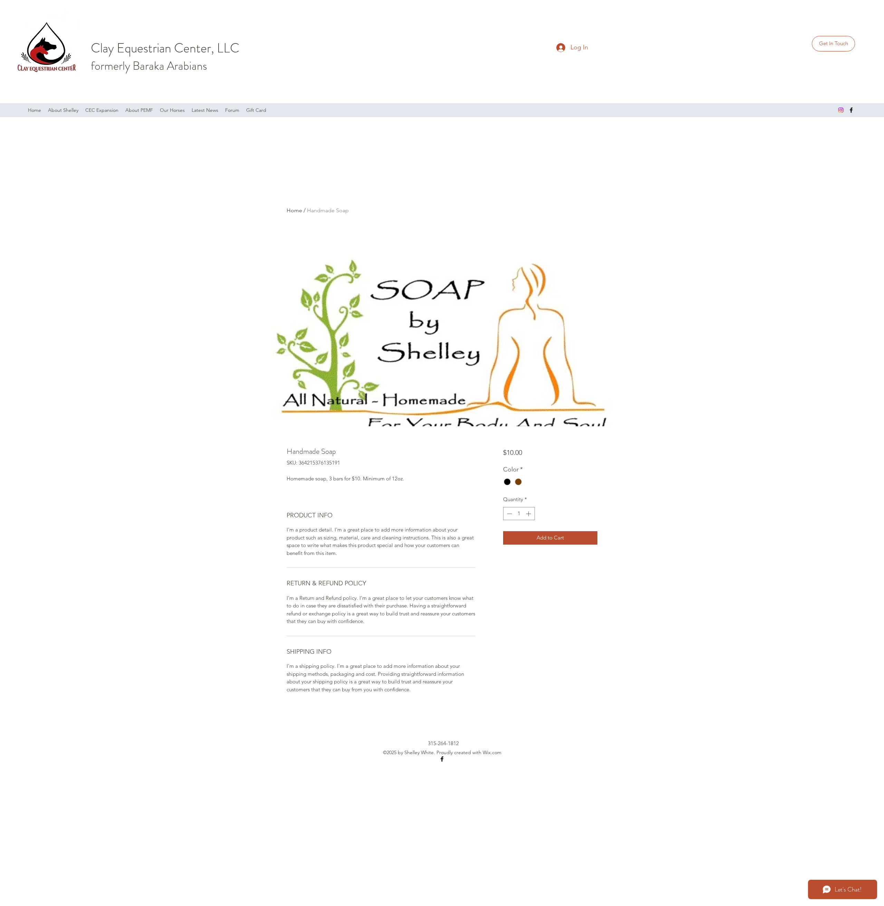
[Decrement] (508, 513)
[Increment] (529, 513)
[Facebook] (851, 110)
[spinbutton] (519, 513)
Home (294, 210)
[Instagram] (840, 110)
